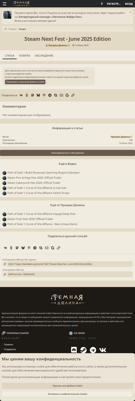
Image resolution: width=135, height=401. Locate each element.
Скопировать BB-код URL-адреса (19, 259)
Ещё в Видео (67, 164)
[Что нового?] (101, 3)
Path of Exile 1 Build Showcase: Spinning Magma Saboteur (43, 172)
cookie (40, 366)
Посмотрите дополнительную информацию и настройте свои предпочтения (51, 377)
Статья (9, 55)
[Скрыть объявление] (130, 12)
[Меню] (4, 3)
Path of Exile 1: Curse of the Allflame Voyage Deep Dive (41, 214)
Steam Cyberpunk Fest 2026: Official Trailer (34, 183)
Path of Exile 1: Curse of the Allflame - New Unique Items (42, 224)
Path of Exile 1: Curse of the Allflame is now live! (36, 188)
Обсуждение (44, 55)
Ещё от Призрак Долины (67, 205)
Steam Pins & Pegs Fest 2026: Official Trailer (34, 177)
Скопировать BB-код (13, 269)
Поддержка (10, 349)
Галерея (24, 55)
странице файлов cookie (75, 76)
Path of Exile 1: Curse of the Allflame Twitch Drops (38, 193)
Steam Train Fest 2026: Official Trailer (30, 219)
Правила (8, 344)
